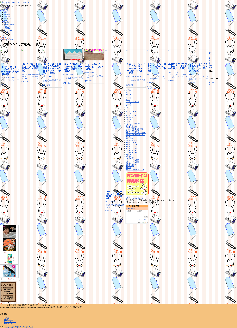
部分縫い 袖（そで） (133, 148)
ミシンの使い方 (131, 150)
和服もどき (129, 117)
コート (128, 92)
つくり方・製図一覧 (153, 88)
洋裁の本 (7, 26)
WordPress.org (8, 323)
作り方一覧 (7, 18)
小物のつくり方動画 (132, 160)
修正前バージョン (131, 115)
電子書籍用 (150, 86)
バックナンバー (143, 219)
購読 (129, 211)
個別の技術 (129, 139)
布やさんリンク (9, 30)
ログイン (7, 318)
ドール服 (128, 104)
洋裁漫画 (7, 14)
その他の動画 (130, 158)
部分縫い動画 (130, 166)
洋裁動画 (7, 16)
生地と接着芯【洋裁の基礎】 (135, 129)
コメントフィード (10, 322)
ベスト (128, 109)
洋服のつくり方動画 (132, 162)
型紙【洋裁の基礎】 (132, 127)
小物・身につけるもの (133, 123)
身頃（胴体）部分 (131, 140)
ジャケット (129, 96)
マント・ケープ (131, 111)
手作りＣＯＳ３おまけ (133, 152)
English (6, 11)
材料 (5, 20)
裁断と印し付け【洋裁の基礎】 (136, 133)
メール (6, 32)
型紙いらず (129, 119)
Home (5, 9)
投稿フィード (8, 320)
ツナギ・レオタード (132, 102)
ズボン (128, 100)
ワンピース (129, 113)
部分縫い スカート (132, 144)
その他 (211, 82)
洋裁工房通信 (130, 208)
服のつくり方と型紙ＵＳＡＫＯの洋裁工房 (19, 327)
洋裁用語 (7, 22)
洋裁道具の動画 (131, 164)
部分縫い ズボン (131, 146)
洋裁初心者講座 (9, 24)
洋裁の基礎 (129, 125)
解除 (140, 211)
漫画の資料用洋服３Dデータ (135, 170)
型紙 (5, 12)
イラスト (212, 84)
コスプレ (128, 94)
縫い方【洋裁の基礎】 (133, 131)
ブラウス (128, 107)
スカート (128, 98)
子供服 (128, 121)
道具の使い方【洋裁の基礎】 (135, 135)
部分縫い (128, 137)
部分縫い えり (131, 142)
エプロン (128, 90)
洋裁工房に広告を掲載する (134, 198)
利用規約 (7, 28)
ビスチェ (128, 105)
